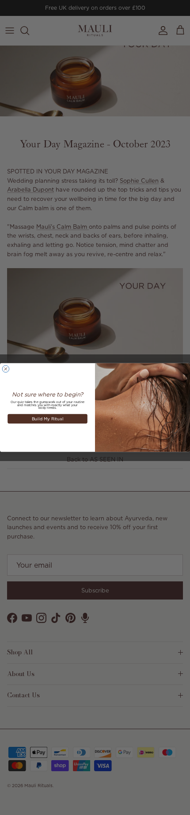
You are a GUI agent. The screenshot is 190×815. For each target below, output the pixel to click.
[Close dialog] (5, 368)
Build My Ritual (48, 418)
